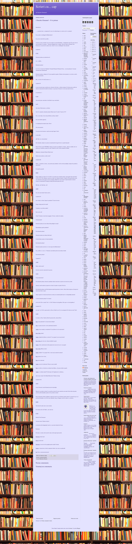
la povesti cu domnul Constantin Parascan (86, 210)
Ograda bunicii (94, 202)
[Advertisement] (57, 507)
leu (84, 216)
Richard (85, 316)
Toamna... (94, 131)
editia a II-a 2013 (86, 128)
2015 (85, 38)
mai (94, 78)
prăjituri (85, 296)
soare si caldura (85, 328)
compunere (86, 80)
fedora (85, 175)
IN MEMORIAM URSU (86, 196)
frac (84, 179)
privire (85, 306)
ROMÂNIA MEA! (94, 185)
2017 (93, 44)
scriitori (85, 325)
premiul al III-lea (86, 299)
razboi (85, 310)
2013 (85, 35)
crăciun (85, 85)
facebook (85, 172)
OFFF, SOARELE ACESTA (94, 143)
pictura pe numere (86, 268)
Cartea (94, 287)
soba (84, 331)
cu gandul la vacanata (86, 89)
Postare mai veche (74, 518)
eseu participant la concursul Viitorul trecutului (86, 161)
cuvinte (85, 94)
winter (85, 353)
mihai (85, 244)
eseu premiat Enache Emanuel (85, 167)
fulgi (85, 182)
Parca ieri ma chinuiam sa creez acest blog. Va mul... (94, 106)
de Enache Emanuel (43, 457)
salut (85, 320)
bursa (85, 63)
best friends (86, 51)
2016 (93, 46)
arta (84, 45)
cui (84, 91)
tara (84, 332)
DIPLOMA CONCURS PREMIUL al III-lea (94, 210)
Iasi (84, 188)
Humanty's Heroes (94, 253)
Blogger (78, 528)
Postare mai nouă (39, 518)
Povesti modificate (94, 294)
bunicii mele (85, 60)
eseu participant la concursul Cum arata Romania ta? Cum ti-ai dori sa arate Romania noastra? (86, 151)
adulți (85, 42)
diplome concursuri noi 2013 (94, 86)
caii (93, 291)
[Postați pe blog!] (51, 455)
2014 (85, 37)
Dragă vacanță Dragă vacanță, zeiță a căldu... (94, 156)
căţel (85, 70)
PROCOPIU (86, 308)
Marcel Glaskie (94, 258)
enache (85, 136)
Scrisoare (94, 271)
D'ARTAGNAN (86, 96)
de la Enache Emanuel (85, 110)
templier (85, 335)
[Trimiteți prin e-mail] (50, 455)
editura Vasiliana (85, 131)
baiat (85, 48)
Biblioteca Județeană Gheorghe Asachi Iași (86, 55)
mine (85, 245)
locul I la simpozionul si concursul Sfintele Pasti (86, 228)
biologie (85, 58)
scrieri (85, 323)
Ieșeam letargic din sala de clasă (90, 415)
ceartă (85, 72)
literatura (85, 219)
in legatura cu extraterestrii (86, 192)
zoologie (85, 362)
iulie (94, 72)
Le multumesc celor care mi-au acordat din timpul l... (94, 194)
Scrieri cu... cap (46, 6)
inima (85, 205)
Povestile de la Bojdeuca (85, 293)
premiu (85, 297)
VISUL (94, 236)
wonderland (86, 359)
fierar (85, 177)
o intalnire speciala (86, 255)
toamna (85, 339)
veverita (85, 347)
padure (85, 259)
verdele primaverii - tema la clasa (86, 344)
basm (85, 50)
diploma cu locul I (86, 115)
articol (85, 47)
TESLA (85, 337)
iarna (85, 187)
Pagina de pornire (56, 518)
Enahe (85, 143)
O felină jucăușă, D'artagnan (94, 116)
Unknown (86, 368)
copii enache (85, 83)
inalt (84, 199)
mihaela (85, 242)
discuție (85, 124)
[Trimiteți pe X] (53, 455)
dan (84, 98)
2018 (93, 42)
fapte (85, 174)
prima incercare (85, 304)
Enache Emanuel (85, 138)
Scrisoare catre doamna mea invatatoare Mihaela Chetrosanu (90, 379)
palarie (85, 261)
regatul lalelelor (85, 314)
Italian (85, 206)
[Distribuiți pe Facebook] (54, 455)
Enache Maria (85, 141)
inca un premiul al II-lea (86, 202)
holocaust (85, 185)
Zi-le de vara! (94, 98)
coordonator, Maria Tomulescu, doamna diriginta (94, 124)
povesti (85, 290)
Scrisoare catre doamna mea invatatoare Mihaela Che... (94, 279)
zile (84, 360)
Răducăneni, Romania (43, 458)
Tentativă (85, 423)
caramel (85, 64)
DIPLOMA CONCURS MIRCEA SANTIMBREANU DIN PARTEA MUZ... (94, 225)
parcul (85, 262)
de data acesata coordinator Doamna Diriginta (86, 103)
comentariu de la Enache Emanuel (86, 77)
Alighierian (86, 432)
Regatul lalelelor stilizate (94, 136)
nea (84, 253)
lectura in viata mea (85, 214)
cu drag (85, 86)
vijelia (85, 351)
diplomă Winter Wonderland (86, 121)
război (85, 312)
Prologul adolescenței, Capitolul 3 (90, 451)
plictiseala (86, 271)
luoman (70, 528)
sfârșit (85, 326)
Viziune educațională (88, 459)
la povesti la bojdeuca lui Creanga (94, 167)
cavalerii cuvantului (86, 68)
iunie (94, 75)
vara (84, 340)
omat (85, 257)
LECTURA (94, 148)
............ (91, 404)
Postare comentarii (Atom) (47, 520)
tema (85, 334)
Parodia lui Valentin (88, 387)
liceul (85, 217)
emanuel (85, 133)
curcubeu (85, 92)
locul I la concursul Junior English (85, 222)
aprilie (94, 80)
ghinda (85, 183)
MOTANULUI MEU (86, 249)
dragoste (85, 126)
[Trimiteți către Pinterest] (55, 455)
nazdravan (86, 251)
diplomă (85, 117)
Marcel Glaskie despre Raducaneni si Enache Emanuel (86, 237)
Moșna (85, 247)
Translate (92, 30)
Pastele (94, 95)
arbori (85, 43)
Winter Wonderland (86, 356)
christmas (85, 73)
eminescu (85, 134)
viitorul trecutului (85, 349)
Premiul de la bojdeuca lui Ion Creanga (94, 177)
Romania (85, 318)
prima (85, 302)
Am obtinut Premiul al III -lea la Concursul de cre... (94, 244)
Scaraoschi (86, 321)
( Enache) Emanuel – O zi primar (94, 265)
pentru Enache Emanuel (85, 265)
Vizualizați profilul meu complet (84, 371)
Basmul (94, 289)
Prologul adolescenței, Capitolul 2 (90, 441)
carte (85, 66)
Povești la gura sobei (94, 91)
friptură (85, 180)
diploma (85, 113)
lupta (85, 233)
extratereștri (86, 170)
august (94, 69)
